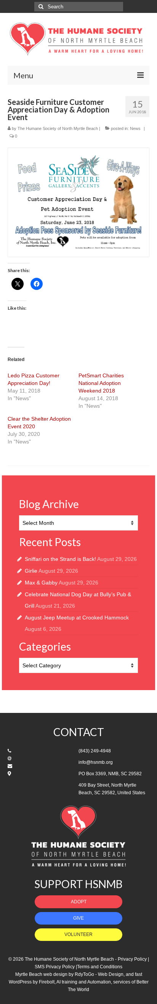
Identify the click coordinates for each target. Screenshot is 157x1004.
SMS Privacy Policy (55, 966)
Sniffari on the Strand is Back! (60, 559)
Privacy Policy (132, 959)
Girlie (31, 571)
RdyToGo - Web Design (99, 974)
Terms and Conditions (99, 966)
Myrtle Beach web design (41, 974)
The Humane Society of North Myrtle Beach (58, 128)
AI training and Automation (83, 982)
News (135, 128)
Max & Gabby (41, 583)
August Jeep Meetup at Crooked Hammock (77, 617)
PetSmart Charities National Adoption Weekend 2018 (101, 383)
